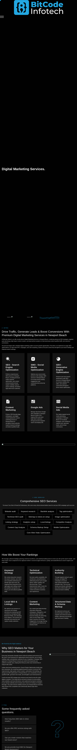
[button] (19, 720)
